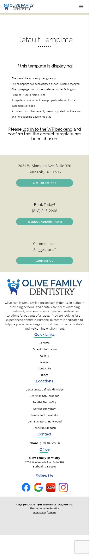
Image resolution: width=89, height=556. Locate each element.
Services (44, 343)
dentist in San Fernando (44, 396)
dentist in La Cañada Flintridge (45, 389)
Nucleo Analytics (51, 508)
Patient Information (44, 349)
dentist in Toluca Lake (44, 415)
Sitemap (52, 512)
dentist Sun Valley (44, 408)
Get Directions (44, 183)
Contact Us (44, 261)
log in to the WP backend (47, 129)
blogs (44, 375)
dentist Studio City (44, 402)
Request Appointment (45, 222)
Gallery (44, 355)
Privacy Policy (39, 512)
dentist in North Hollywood (45, 421)
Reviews (44, 362)
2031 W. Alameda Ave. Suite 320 (44, 165)
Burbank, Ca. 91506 (44, 171)
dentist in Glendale (45, 428)
